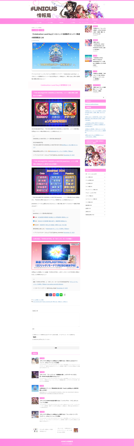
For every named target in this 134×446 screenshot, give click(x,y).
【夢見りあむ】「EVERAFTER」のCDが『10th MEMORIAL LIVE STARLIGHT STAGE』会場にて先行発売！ (99, 46)
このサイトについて (50, 19)
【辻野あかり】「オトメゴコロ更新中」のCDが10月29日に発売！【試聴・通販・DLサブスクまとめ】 (95, 112)
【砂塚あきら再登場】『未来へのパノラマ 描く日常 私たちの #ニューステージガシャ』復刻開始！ (95, 130)
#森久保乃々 (52, 221)
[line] (61, 294)
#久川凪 (64, 225)
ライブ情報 (50, 22)
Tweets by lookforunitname (91, 104)
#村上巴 (48, 225)
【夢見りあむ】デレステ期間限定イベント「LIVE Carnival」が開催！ (99, 89)
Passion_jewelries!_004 (47, 301)
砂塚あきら (60, 301)
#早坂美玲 (58, 217)
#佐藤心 (52, 225)
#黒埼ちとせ (65, 217)
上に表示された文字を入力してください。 (41, 339)
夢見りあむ (55, 301)
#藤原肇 (58, 221)
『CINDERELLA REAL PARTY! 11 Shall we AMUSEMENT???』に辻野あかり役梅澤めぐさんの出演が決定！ (99, 61)
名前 (33, 328)
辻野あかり (65, 301)
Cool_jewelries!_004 (37, 301)
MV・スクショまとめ (83, 22)
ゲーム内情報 (72, 19)
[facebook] (50, 294)
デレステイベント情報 (83, 19)
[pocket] (54, 294)
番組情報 (61, 22)
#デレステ (73, 282)
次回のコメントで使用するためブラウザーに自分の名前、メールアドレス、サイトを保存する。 (55, 334)
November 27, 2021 (69, 155)
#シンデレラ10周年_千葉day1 (65, 151)
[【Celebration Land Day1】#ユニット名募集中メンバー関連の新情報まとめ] (57, 294)
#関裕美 (46, 217)
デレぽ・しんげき (61, 19)
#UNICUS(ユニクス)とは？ (39, 19)
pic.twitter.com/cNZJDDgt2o (55, 284)
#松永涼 (40, 221)
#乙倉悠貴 (41, 217)
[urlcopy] (64, 294)
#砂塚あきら (63, 221)
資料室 (95, 22)
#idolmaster (53, 151)
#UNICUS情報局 (67, 441)
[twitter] (47, 294)
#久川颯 (71, 145)
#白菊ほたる (52, 217)
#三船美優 (45, 221)
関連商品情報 (95, 19)
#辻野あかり (65, 145)
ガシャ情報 (39, 22)
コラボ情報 (72, 22)
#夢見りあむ (58, 225)
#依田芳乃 (42, 225)
